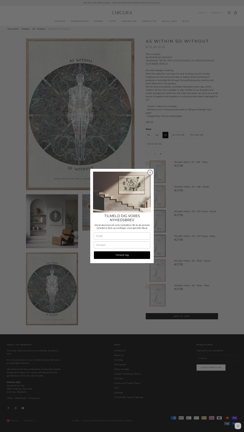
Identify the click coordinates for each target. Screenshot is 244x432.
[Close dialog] (150, 172)
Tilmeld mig (122, 255)
